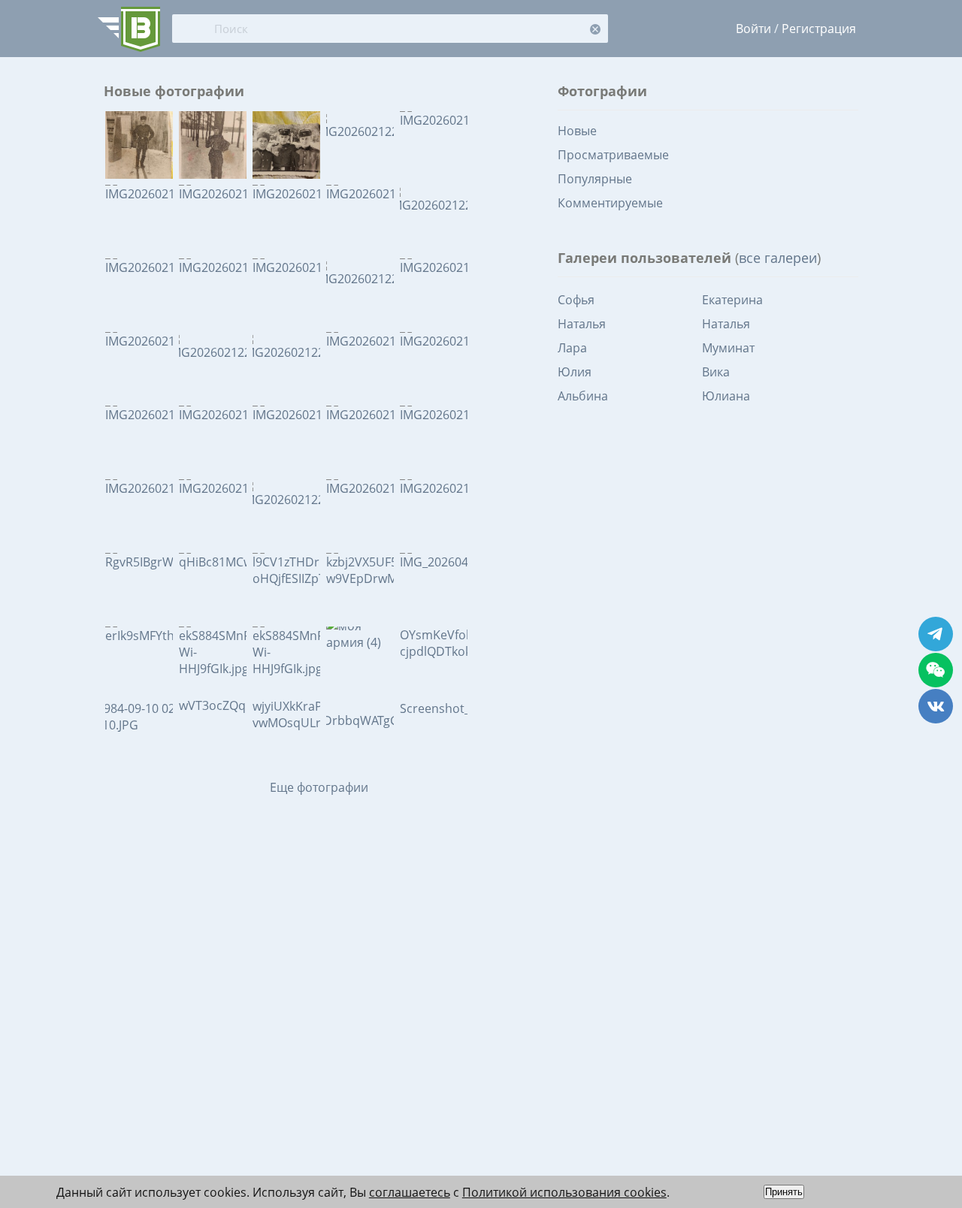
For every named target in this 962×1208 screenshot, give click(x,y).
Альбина (583, 396)
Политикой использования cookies (564, 1192)
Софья (576, 299)
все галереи (778, 258)
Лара (572, 348)
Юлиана (726, 396)
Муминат (728, 348)
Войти (753, 28)
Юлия (574, 372)
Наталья (582, 324)
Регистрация (819, 28)
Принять (784, 1191)
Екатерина (732, 299)
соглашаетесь (409, 1192)
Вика (716, 372)
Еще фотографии (319, 787)
